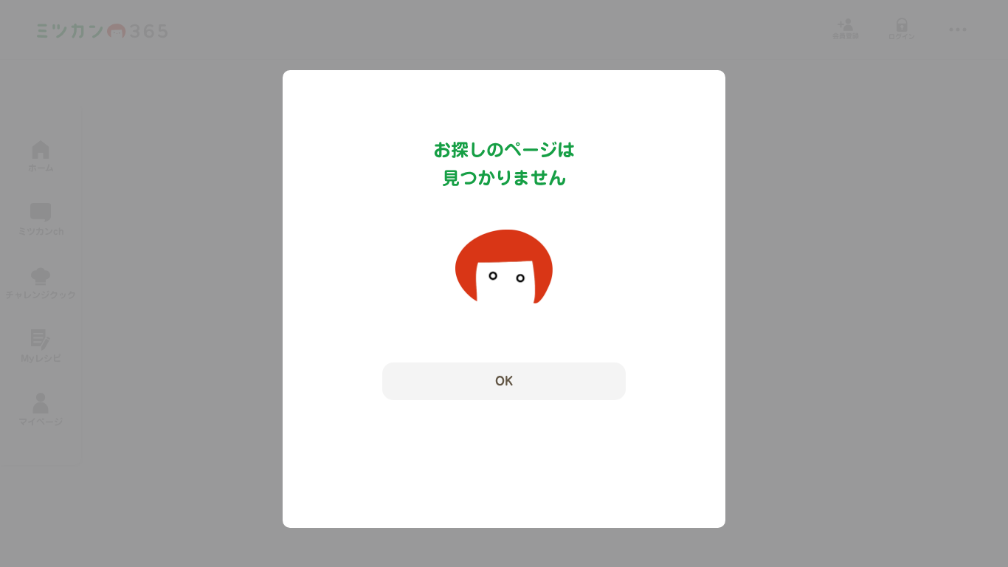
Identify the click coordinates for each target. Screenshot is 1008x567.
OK (504, 381)
